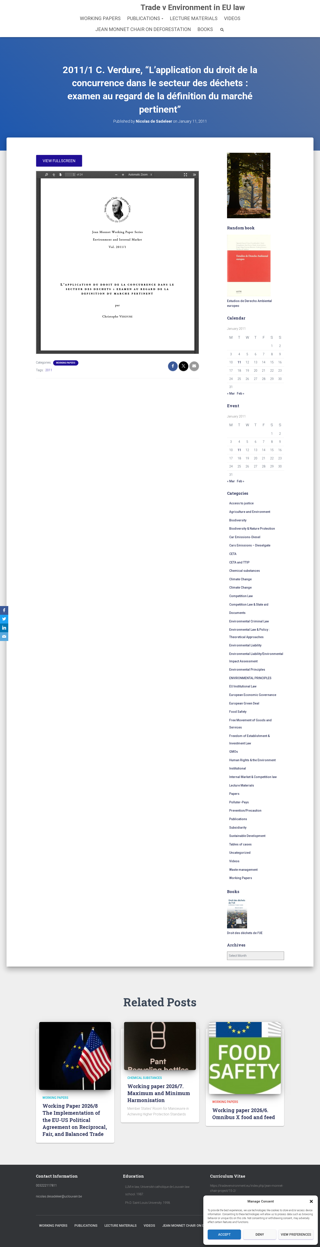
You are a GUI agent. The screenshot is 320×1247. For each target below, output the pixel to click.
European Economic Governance (252, 695)
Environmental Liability (245, 645)
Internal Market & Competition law (253, 777)
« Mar (231, 393)
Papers (234, 793)
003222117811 (46, 1185)
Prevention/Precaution (245, 810)
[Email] (4, 636)
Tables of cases (240, 844)
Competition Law (241, 596)
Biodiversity (237, 520)
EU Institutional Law (242, 686)
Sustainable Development (247, 836)
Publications (144, 18)
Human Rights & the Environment (252, 760)
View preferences (296, 1235)
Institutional (237, 768)
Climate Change (240, 579)
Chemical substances (244, 570)
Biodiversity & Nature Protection (252, 528)
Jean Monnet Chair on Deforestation (143, 29)
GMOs (233, 751)
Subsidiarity (237, 827)
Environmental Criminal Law (249, 621)
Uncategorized (240, 852)
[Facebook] (4, 610)
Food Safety (237, 711)
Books (205, 29)
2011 (48, 370)
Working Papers (100, 18)
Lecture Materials (193, 18)
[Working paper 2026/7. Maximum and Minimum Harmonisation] (160, 1046)
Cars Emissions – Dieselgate (249, 545)
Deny (260, 1235)
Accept (224, 1235)
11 (239, 362)
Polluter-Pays (239, 802)
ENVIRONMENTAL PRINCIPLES (250, 678)
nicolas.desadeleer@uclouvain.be (59, 1196)
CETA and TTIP (239, 562)
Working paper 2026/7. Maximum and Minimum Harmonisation (158, 1093)
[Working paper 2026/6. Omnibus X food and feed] (245, 1058)
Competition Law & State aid (248, 604)
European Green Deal (244, 703)
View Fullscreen (59, 160)
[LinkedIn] (4, 628)
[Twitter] (4, 619)
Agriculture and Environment (249, 512)
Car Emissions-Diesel (244, 537)
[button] (311, 1201)
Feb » (240, 393)
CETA (232, 554)
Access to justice (241, 503)
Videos (232, 18)
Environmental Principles (247, 669)
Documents (237, 613)
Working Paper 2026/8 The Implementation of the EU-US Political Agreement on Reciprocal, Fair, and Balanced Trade (74, 1120)
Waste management (243, 869)
